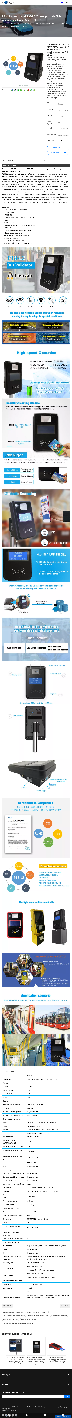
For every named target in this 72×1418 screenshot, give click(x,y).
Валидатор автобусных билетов (13, 1312)
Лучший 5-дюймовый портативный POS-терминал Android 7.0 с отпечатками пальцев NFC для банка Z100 (57, 1360)
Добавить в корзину (57, 153)
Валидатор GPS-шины (28, 1319)
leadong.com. (6, 1409)
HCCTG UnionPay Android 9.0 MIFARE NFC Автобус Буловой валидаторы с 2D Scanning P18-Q (15, 1360)
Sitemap (56, 1407)
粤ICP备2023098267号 (9, 1411)
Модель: (5, 161)
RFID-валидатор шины (10, 1319)
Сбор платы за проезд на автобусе (14, 1316)
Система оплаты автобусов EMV (37, 1312)
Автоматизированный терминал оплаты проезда (18, 1323)
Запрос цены (57, 148)
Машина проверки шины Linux (38, 1316)
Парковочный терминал (59, 1316)
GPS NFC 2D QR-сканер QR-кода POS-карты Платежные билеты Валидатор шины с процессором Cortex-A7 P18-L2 (36, 1361)
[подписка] (67, 1396)
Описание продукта (9, 165)
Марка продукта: (39, 161)
